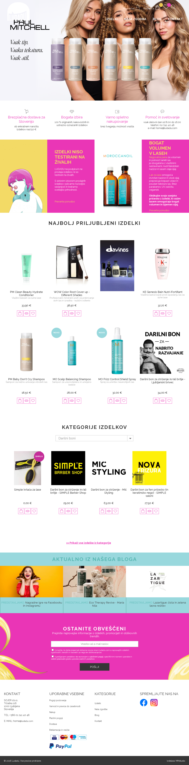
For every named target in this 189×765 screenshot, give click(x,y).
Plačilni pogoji (56, 716)
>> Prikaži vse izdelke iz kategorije (88, 540)
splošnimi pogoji (96, 655)
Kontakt (175, 19)
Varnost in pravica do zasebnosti (64, 704)
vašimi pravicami (58, 657)
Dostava (53, 722)
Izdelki (112, 19)
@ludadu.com (26, 719)
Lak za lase (155, 173)
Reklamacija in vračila (59, 728)
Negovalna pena (158, 155)
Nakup (52, 710)
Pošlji (94, 665)
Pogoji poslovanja (57, 698)
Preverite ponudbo (65, 199)
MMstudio (180, 759)
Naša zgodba (135, 19)
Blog (157, 19)
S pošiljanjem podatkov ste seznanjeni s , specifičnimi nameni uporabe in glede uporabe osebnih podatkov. (91, 656)
